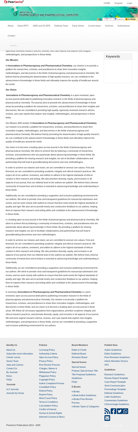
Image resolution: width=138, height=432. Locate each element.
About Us (10, 350)
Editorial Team (61, 26)
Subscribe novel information (19, 354)
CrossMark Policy (47, 387)
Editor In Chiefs (79, 350)
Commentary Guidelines (116, 400)
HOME (107, 3)
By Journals (12, 372)
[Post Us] (107, 413)
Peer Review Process (49, 365)
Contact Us (11, 368)
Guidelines (77, 378)
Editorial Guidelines (113, 393)
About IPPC (23, 26)
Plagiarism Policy (47, 376)
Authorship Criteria (48, 354)
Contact (11, 36)
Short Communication (114, 386)
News (9, 376)
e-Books (76, 391)
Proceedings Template (115, 389)
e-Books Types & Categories (85, 406)
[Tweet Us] (120, 413)
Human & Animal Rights (50, 413)
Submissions (123, 26)
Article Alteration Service (116, 361)
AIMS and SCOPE (41, 26)
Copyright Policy (47, 379)
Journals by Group (15, 393)
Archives (109, 26)
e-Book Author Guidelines (84, 395)
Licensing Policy (47, 350)
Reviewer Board (79, 357)
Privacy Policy (46, 361)
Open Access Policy (48, 357)
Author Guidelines (113, 350)
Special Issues (79, 367)
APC (106, 365)
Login (129, 3)
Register (119, 3)
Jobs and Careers (14, 365)
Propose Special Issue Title (85, 371)
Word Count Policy (48, 398)
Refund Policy (46, 391)
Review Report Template (116, 378)
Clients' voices (13, 357)
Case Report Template (115, 382)
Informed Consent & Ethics (52, 417)
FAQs (9, 379)
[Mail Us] (107, 420)
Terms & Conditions (48, 402)
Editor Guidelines (112, 354)
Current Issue (94, 26)
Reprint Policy (46, 394)
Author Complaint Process (51, 383)
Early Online (78, 26)
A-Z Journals (12, 389)
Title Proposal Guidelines (84, 374)
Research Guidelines (114, 374)
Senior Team (12, 361)
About (10, 26)
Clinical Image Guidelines (116, 404)
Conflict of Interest (47, 409)
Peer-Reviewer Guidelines (117, 357)
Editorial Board (79, 354)
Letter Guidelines (112, 397)
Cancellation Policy (48, 406)
